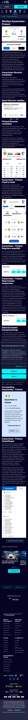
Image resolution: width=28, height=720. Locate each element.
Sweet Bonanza (17, 623)
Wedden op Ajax (6, 630)
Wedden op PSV (6, 632)
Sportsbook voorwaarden (7, 662)
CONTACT (5, 675)
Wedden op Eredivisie (7, 628)
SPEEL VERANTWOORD (10, 615)
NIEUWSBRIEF (11, 675)
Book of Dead (17, 634)
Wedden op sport (6, 623)
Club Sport (17, 642)
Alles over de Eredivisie (19, 652)
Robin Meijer (15, 599)
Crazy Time (17, 628)
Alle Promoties (14, 571)
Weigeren (14, 376)
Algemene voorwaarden (7, 659)
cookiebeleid (8, 361)
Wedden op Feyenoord (7, 634)
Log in (7, 7)
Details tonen (19, 366)
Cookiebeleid (10, 710)
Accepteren (14, 371)
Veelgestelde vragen (6, 670)
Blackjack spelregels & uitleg (19, 650)
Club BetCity (17, 640)
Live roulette (5, 647)
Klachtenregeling (6, 668)
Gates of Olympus (18, 625)
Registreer (21, 6)
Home (3, 16)
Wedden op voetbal (6, 625)
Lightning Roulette (18, 630)
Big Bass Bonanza (18, 632)
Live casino (5, 644)
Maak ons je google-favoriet (15, 540)
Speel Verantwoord (6, 666)
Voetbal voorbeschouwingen (18, 647)
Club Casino (17, 644)
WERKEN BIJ (21, 675)
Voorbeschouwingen (12, 16)
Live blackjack (5, 649)
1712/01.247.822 (18, 706)
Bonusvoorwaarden (6, 664)
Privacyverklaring (17, 710)
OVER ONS (16, 675)
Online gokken (5, 642)
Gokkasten (5, 651)
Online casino (5, 640)
